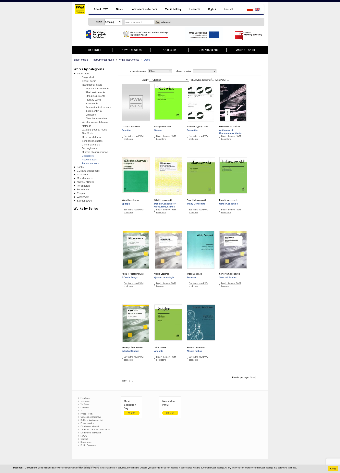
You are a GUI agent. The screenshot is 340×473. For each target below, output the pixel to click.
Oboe (147, 59)
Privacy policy (87, 423)
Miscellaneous (84, 178)
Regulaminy (86, 442)
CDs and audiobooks (88, 170)
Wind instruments (129, 59)
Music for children (91, 137)
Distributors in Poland (90, 432)
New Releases (132, 50)
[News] (120, 10)
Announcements (90, 163)
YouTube (84, 404)
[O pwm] (100, 10)
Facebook (85, 398)
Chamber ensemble (96, 118)
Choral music (89, 81)
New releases (89, 159)
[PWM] (80, 10)
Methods (86, 126)
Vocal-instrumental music (95, 122)
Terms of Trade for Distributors (95, 429)
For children (83, 185)
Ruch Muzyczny (208, 50)
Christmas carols (91, 144)
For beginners (89, 148)
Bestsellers (88, 156)
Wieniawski (83, 197)
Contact (84, 439)
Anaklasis (170, 50)
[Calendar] (195, 10)
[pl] (247, 10)
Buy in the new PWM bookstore (133, 137)
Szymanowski (84, 200)
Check (131, 413)
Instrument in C (94, 111)
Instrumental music (104, 59)
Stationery (82, 174)
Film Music (87, 133)
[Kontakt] (230, 10)
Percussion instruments (98, 107)
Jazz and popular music (94, 129)
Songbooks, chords (92, 141)
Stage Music (88, 77)
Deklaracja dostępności (91, 420)
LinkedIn (84, 407)
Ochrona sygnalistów (90, 417)
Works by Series (86, 208)
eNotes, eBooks (85, 182)
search (157, 22)
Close (333, 468)
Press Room (86, 414)
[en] (260, 10)
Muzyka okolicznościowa (95, 152)
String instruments (95, 96)
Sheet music (81, 59)
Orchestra (91, 114)
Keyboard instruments (97, 88)
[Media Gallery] (173, 10)
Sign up (170, 413)
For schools (83, 189)
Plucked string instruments (93, 101)
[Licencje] (212, 10)
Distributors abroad (89, 426)
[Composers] (144, 10)
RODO (83, 436)
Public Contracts (88, 445)
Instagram (85, 401)
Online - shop (245, 50)
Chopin (81, 193)
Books (80, 167)
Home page (94, 50)
